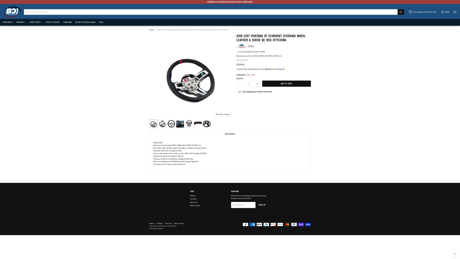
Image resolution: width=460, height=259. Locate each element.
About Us (193, 202)
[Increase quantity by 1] (258, 84)
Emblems (67, 22)
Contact (193, 199)
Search (193, 196)
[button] (445, 12)
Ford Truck (35, 22)
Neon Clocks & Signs (85, 22)
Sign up (262, 205)
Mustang (7, 22)
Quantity (239, 78)
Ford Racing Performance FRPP (252, 52)
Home (151, 30)
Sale (101, 22)
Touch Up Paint (52, 22)
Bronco (21, 22)
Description (230, 134)
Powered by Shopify (156, 228)
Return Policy (195, 205)
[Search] (401, 12)
